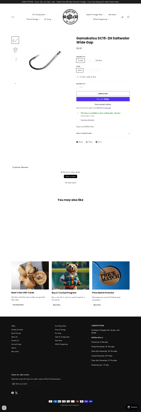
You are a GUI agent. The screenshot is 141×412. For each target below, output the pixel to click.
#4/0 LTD (88, 70)
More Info (56, 305)
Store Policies (16, 333)
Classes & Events (17, 329)
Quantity (81, 57)
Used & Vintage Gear (94, 14)
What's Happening (100, 19)
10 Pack (80, 60)
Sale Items (112, 14)
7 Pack (89, 60)
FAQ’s (13, 326)
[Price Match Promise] (111, 275)
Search (13, 348)
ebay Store (15, 351)
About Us (14, 337)
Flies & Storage (33, 19)
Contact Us (15, 340)
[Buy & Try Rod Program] (70, 275)
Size (78, 66)
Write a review (70, 176)
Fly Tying (47, 19)
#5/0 (98, 70)
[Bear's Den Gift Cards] (30, 275)
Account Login (16, 344)
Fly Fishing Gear (39, 14)
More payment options (103, 104)
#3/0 (80, 70)
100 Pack (98, 60)
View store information (87, 120)
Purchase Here (18, 305)
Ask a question (84, 133)
